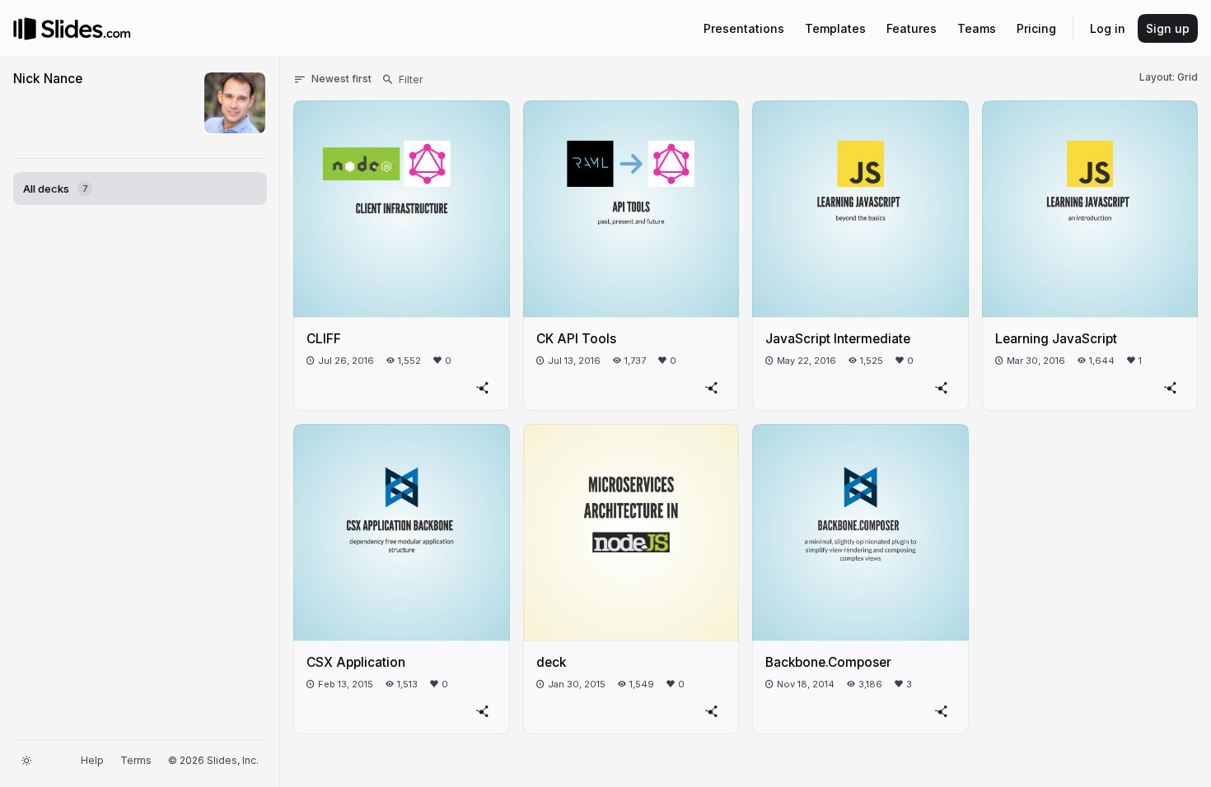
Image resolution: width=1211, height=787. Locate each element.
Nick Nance (47, 78)
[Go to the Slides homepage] (24, 28)
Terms (136, 760)
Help (92, 760)
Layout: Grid (1168, 77)
